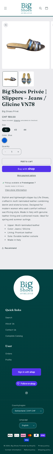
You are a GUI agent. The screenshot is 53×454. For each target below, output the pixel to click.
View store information (16, 190)
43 (15, 130)
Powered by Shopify (27, 446)
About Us (9, 323)
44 (25, 130)
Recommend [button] (11, 248)
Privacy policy (43, 446)
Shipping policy (44, 450)
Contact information (13, 450)
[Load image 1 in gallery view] (10, 79)
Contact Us (10, 330)
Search (8, 317)
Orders (8, 353)
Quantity (5, 146)
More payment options (26, 175)
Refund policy (29, 450)
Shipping (17, 120)
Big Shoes (15, 446)
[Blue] (4, 140)
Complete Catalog (14, 336)
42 (6, 130)
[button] (5, 8)
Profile (8, 360)
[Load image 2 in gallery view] (26, 79)
